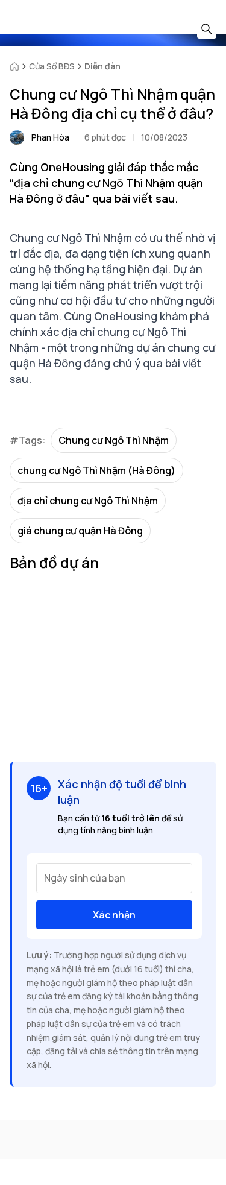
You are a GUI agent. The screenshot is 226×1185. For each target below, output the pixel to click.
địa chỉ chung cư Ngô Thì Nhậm (87, 500)
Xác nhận (114, 914)
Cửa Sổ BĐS (52, 66)
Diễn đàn (102, 66)
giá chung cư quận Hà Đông (80, 530)
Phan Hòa (50, 137)
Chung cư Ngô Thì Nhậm (113, 440)
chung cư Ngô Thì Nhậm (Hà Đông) (96, 470)
